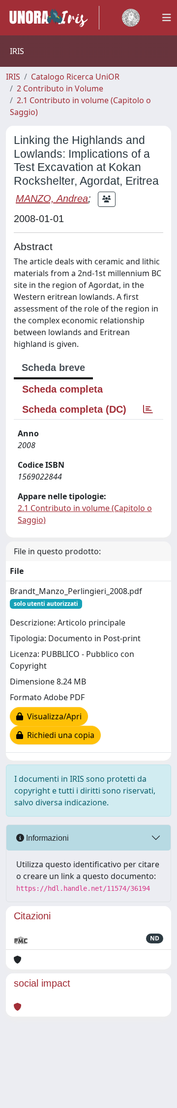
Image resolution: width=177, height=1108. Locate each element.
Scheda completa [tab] (62, 389)
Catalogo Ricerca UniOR (75, 76)
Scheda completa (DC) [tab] (74, 409)
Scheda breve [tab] (53, 367)
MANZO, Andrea (52, 198)
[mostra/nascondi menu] (166, 18)
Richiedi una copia (58, 735)
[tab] (148, 409)
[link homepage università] (130, 17)
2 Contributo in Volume (60, 88)
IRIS (13, 76)
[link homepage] (52, 17)
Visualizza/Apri (52, 716)
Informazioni (46, 838)
